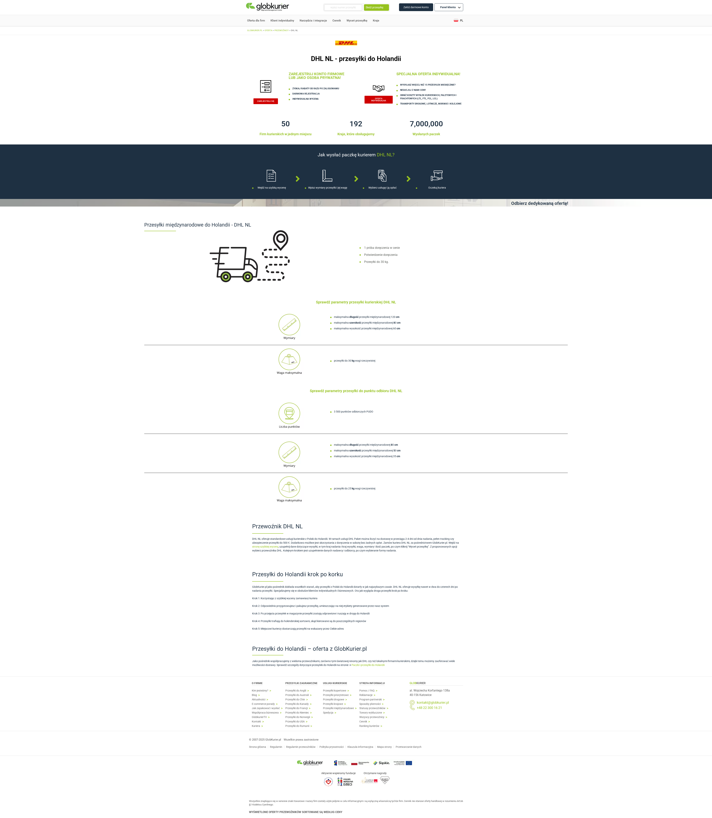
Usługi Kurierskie (335, 683)
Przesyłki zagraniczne (301, 683)
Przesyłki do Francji (296, 708)
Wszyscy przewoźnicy (371, 717)
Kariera (256, 726)
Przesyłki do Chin (295, 699)
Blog (254, 695)
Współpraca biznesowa (265, 713)
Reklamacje (366, 695)
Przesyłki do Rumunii (297, 726)
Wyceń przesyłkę (357, 20)
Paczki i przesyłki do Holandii (368, 665)
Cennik (336, 20)
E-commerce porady (263, 704)
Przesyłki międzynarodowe (338, 708)
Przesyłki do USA (295, 722)
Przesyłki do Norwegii (297, 717)
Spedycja (328, 713)
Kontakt (256, 722)
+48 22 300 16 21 (429, 708)
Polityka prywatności (331, 747)
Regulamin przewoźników (301, 747)
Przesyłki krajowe (333, 704)
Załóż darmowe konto (416, 7)
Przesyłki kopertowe (334, 691)
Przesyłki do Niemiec (297, 713)
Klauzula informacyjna (360, 747)
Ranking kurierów (369, 726)
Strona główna (257, 747)
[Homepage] (268, 7)
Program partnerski (370, 699)
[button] (458, 20)
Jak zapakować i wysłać (266, 708)
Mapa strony (384, 747)
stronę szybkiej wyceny (265, 546)
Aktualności (258, 699)
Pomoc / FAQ (367, 691)
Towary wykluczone (370, 713)
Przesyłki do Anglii (295, 691)
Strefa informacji (372, 683)
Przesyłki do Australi (297, 695)
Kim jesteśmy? (260, 691)
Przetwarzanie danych (408, 747)
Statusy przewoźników (372, 708)
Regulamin (276, 747)
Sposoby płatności (370, 704)
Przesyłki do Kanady (297, 704)
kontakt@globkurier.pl (433, 702)
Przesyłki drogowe (333, 699)
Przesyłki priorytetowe (336, 695)
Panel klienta (448, 7)
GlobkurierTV (259, 717)
